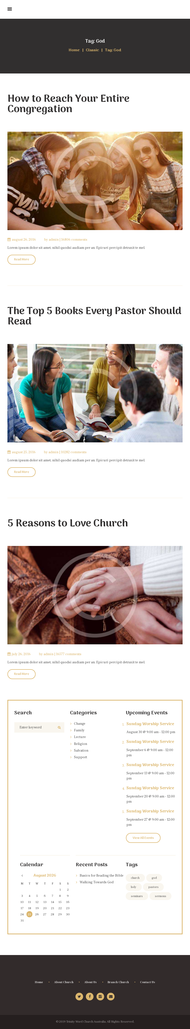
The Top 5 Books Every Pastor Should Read (94, 316)
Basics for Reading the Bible (101, 875)
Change (79, 724)
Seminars (137, 896)
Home (74, 50)
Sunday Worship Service (150, 724)
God (154, 878)
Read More (21, 259)
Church (135, 878)
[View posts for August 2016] (22, 876)
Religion (80, 744)
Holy (133, 887)
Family (79, 730)
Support (80, 757)
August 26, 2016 (24, 239)
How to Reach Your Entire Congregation (68, 104)
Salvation (81, 750)
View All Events (143, 838)
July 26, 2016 (21, 654)
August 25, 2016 (24, 452)
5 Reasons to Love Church (67, 523)
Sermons (160, 896)
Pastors (153, 887)
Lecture (80, 737)
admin (54, 239)
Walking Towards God (97, 882)
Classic (92, 50)
